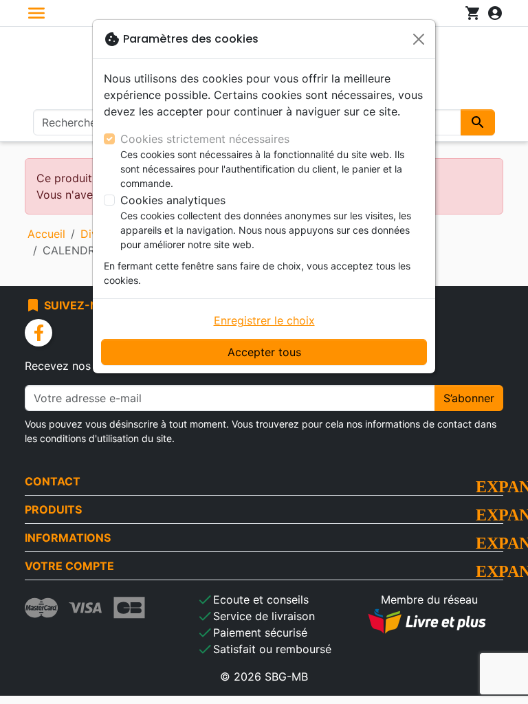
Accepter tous (264, 352)
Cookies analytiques (173, 200)
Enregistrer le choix (264, 320)
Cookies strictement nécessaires (204, 139)
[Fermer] (419, 39)
